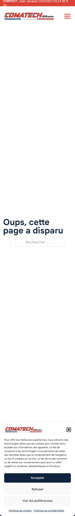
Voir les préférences (37, 501)
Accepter (37, 478)
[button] (69, 430)
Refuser (38, 489)
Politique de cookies (20, 510)
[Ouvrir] (67, 16)
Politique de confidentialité (49, 510)
